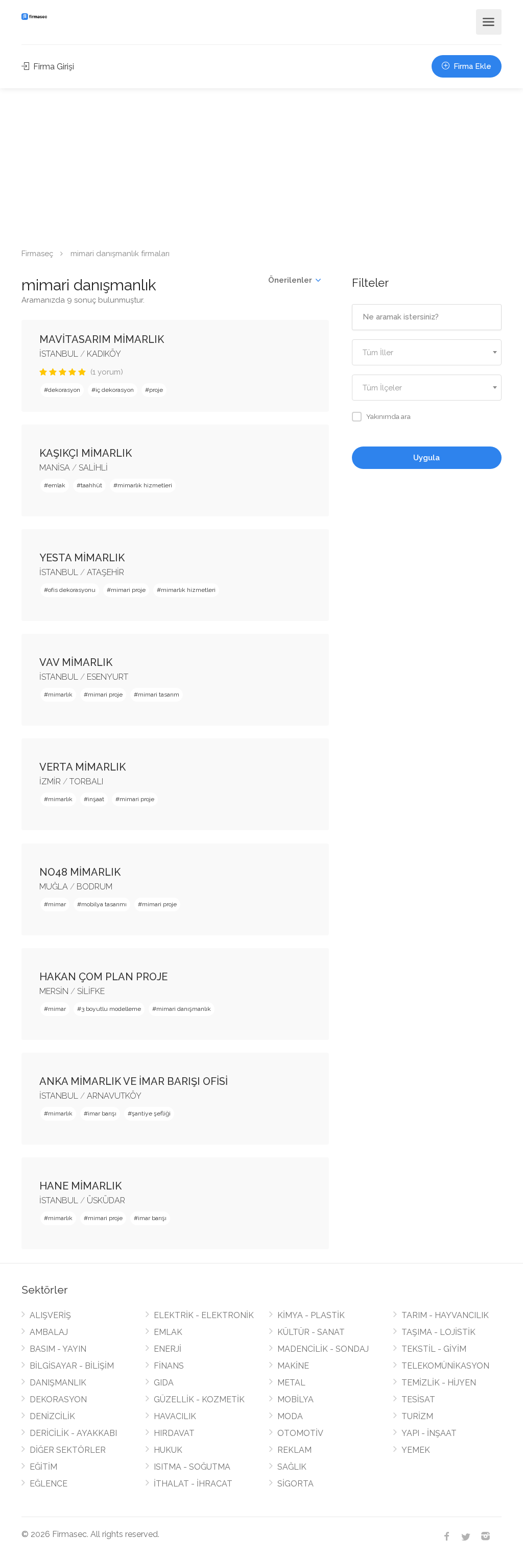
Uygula (426, 457)
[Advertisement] (261, 164)
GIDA (164, 1382)
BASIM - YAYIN (58, 1349)
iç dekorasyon (115, 389)
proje (156, 389)
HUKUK (168, 1450)
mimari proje (128, 589)
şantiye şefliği (151, 1113)
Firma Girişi (52, 66)
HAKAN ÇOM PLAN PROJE (103, 977)
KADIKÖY (104, 354)
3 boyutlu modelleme (111, 1008)
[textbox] (426, 353)
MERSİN (53, 991)
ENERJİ (167, 1349)
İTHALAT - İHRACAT (193, 1484)
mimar (57, 904)
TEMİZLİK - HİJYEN (438, 1382)
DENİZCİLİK (52, 1416)
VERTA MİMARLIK (82, 767)
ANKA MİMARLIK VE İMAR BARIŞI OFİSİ (133, 1081)
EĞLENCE (48, 1484)
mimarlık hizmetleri (144, 485)
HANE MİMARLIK (80, 1186)
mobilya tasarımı (104, 904)
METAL (291, 1382)
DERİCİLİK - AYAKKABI (73, 1433)
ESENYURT (107, 677)
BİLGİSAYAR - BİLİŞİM (72, 1366)
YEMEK (415, 1450)
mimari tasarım (158, 694)
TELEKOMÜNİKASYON (445, 1366)
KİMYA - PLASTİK (311, 1315)
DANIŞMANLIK (58, 1382)
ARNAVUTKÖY (114, 1096)
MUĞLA (53, 886)
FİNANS (169, 1366)
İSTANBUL (58, 354)
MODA (290, 1416)
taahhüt (91, 485)
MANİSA (54, 468)
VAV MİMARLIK (75, 662)
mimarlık (60, 694)
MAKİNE (293, 1366)
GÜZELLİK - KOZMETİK (199, 1399)
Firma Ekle (471, 66)
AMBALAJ (49, 1332)
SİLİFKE (91, 991)
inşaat (96, 799)
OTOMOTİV (300, 1433)
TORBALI (86, 781)
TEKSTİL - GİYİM (433, 1349)
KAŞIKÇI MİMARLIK (85, 453)
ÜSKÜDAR (106, 1200)
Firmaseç (37, 253)
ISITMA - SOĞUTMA (192, 1467)
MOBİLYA (295, 1399)
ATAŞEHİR (105, 572)
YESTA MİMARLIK (82, 558)
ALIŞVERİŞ (50, 1315)
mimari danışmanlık (183, 1008)
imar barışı (102, 1113)
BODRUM (94, 886)
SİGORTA (295, 1484)
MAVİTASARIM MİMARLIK (101, 339)
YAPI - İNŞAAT (429, 1433)
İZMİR (50, 781)
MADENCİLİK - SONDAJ (323, 1349)
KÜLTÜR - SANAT (311, 1332)
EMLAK (168, 1332)
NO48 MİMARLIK (80, 872)
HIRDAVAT (174, 1433)
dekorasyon (64, 389)
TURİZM (417, 1416)
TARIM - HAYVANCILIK (445, 1315)
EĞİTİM (43, 1467)
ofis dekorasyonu (72, 589)
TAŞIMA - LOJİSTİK (438, 1332)
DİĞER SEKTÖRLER (68, 1450)
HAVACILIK (175, 1416)
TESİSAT (418, 1399)
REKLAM (294, 1450)
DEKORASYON (58, 1399)
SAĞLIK (291, 1467)
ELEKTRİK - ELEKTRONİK (204, 1315)
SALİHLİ (93, 468)
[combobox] (427, 352)
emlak (56, 485)
